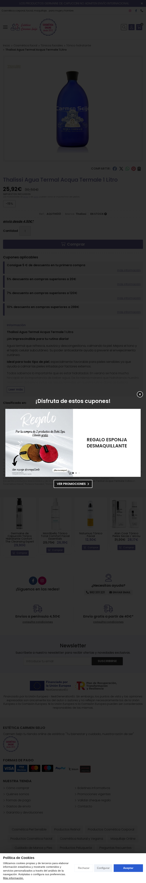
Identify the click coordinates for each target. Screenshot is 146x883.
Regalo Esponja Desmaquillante (107, 443)
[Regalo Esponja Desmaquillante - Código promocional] (39, 443)
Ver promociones (71, 484)
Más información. (13, 878)
